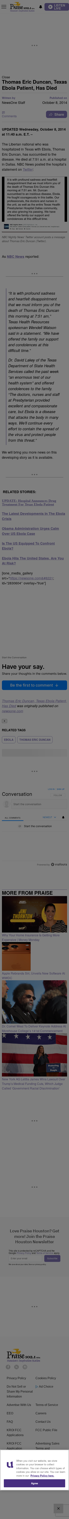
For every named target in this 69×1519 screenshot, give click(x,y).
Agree (34, 1483)
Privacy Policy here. (42, 1475)
